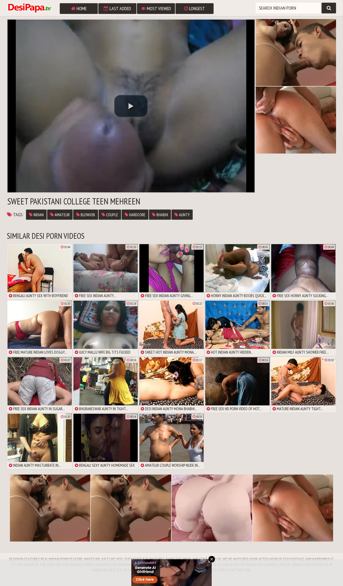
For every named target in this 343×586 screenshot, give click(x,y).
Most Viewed (158, 8)
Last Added (120, 8)
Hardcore (137, 214)
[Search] (329, 8)
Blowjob (87, 214)
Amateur (62, 214)
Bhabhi (162, 214)
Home (81, 8)
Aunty (184, 214)
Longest (196, 8)
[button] (131, 106)
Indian (38, 214)
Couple (111, 214)
